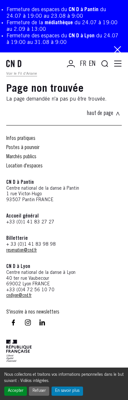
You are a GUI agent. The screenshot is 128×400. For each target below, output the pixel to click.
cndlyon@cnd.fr (19, 296)
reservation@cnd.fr (21, 250)
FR (83, 64)
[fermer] (117, 50)
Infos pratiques (20, 138)
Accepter (15, 391)
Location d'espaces (24, 166)
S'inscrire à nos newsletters (32, 312)
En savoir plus (67, 391)
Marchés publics (21, 157)
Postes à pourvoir (22, 147)
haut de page (100, 114)
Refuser (39, 391)
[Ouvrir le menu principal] (118, 64)
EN (92, 64)
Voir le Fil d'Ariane (21, 74)
